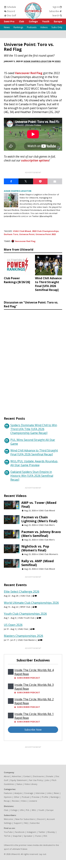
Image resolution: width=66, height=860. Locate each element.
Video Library (30, 784)
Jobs (47, 780)
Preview (35, 797)
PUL (28, 810)
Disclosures (38, 776)
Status (19, 784)
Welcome (8, 819)
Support (18, 823)
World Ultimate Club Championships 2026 (31, 603)
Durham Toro (11, 234)
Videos (44, 27)
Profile (45, 797)
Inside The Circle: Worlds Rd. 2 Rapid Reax (34, 701)
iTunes (38, 836)
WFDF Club (25, 607)
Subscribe (54, 11)
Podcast (25, 797)
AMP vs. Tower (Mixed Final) (38, 504)
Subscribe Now (33, 729)
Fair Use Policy (36, 780)
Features (8, 793)
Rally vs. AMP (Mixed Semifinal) (37, 563)
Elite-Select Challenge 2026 (21, 591)
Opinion (8, 797)
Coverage (28, 793)
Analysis (18, 793)
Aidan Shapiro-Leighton (37, 61)
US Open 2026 (13, 625)
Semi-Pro (9, 21)
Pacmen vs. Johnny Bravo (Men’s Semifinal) (41, 534)
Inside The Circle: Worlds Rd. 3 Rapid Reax (34, 687)
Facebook (19, 832)
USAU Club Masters (27, 640)
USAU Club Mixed (22, 231)
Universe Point (26, 234)
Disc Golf (11, 15)
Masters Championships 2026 (23, 636)
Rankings (18, 27)
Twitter (41, 832)
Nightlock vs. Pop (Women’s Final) (35, 548)
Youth (45, 21)
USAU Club (25, 595)
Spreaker (28, 836)
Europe (58, 21)
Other (17, 797)
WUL (34, 810)
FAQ (26, 823)
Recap (7, 801)
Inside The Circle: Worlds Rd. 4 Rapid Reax (34, 672)
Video (58, 61)
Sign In (56, 6)
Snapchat (17, 836)
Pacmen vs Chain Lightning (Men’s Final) (39, 519)
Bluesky (51, 832)
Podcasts (32, 27)
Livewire (33, 801)
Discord (11, 11)
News (7, 27)
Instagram (31, 832)
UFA (22, 810)
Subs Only (56, 27)
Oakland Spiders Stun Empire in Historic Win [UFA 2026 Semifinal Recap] (31, 476)
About (7, 776)
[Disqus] (33, 359)
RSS (45, 836)
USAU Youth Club (26, 617)
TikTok (7, 836)
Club (21, 21)
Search (55, 15)
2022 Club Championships (45, 231)
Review (15, 801)
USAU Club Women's (48, 554)
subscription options (35, 160)
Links (49, 793)
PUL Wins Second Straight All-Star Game (32, 442)
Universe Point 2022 (46, 234)
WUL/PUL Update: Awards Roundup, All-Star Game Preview (34, 463)
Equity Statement (18, 780)
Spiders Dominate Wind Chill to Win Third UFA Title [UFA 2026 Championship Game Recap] (33, 429)
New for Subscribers (25, 819)
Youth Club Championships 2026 (25, 614)
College (33, 21)
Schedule (11, 6)
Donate (49, 776)
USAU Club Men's (47, 525)
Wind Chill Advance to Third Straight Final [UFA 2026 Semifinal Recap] (34, 452)
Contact (27, 776)
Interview (40, 793)
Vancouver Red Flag (28, 73)
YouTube (8, 832)
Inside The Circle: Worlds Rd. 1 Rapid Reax (34, 716)
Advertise (16, 776)
